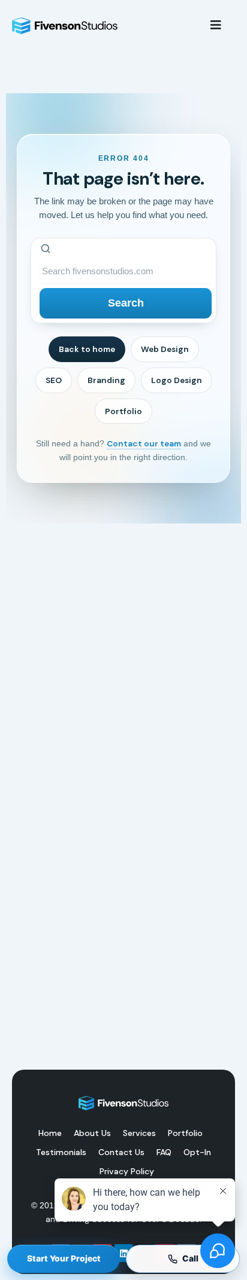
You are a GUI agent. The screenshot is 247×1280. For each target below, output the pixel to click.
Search (126, 303)
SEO (54, 380)
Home (50, 1133)
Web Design (165, 349)
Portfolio (123, 411)
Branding (106, 380)
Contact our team (144, 443)
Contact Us (121, 1152)
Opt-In (197, 1152)
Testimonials (61, 1152)
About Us (92, 1133)
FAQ (163, 1152)
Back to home (87, 349)
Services (139, 1133)
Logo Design (176, 380)
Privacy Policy (127, 1171)
